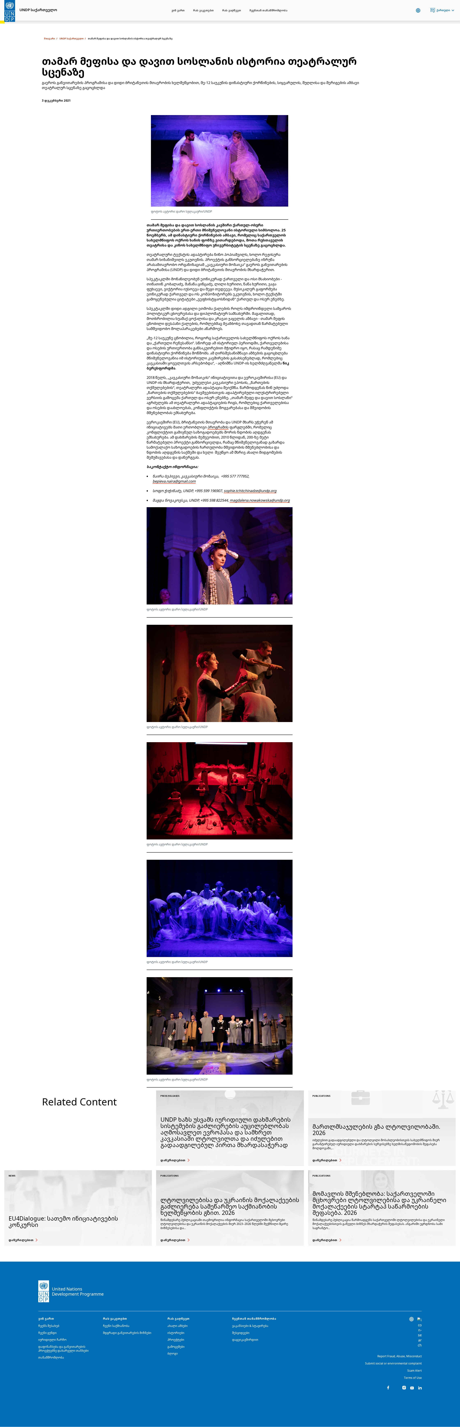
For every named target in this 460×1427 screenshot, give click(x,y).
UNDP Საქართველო (71, 38)
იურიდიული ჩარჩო (52, 1340)
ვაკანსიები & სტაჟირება (250, 1326)
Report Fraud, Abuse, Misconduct (399, 1356)
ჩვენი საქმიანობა (116, 1326)
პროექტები (175, 1340)
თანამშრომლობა (51, 1357)
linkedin (420, 1387)
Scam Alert (414, 1371)
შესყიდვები (240, 1333)
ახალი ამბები (177, 1326)
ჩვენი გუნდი (47, 1333)
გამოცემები (176, 1347)
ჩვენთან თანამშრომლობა (268, 10)
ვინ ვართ (178, 10)
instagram (404, 1387)
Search (425, 10)
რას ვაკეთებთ (203, 10)
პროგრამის (218, 427)
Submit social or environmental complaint (393, 1363)
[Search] (419, 1333)
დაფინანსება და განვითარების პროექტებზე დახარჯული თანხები (63, 1349)
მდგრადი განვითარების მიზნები (127, 1333)
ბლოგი (172, 1353)
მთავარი (49, 38)
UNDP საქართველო (38, 9)
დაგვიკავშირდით (245, 1340)
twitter (396, 1387)
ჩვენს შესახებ (48, 1326)
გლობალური (418, 10)
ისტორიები (175, 1333)
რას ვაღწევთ (231, 10)
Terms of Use (413, 1378)
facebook (388, 1387)
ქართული (443, 10)
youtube (412, 1387)
